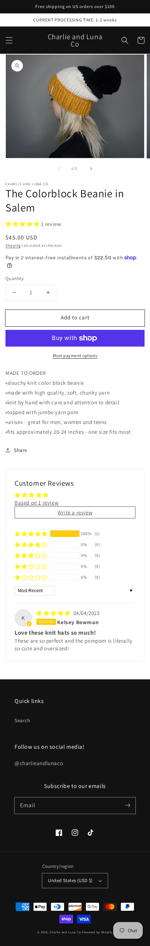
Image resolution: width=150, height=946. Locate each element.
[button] (9, 40)
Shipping (13, 245)
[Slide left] (59, 169)
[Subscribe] (127, 805)
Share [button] (20, 450)
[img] (54, 613)
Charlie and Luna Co (65, 932)
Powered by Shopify (97, 932)
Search (23, 720)
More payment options (75, 355)
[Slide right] (91, 169)
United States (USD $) (70, 880)
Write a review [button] (75, 512)
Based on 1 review (37, 502)
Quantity (14, 278)
